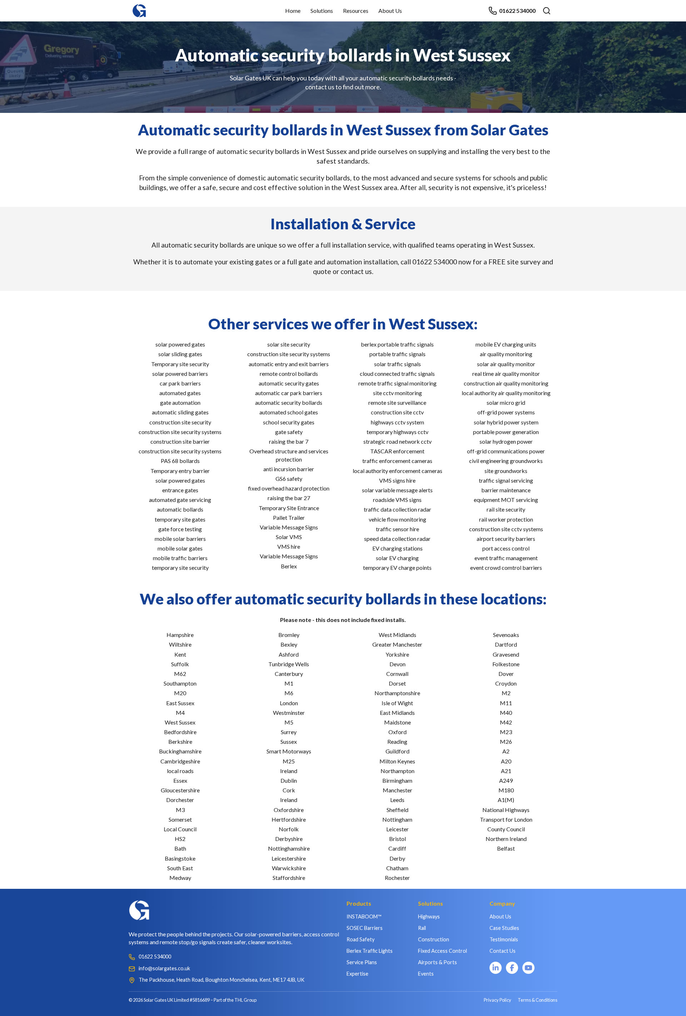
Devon (397, 664)
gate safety (289, 431)
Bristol (397, 838)
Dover (506, 673)
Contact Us (502, 951)
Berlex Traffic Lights (370, 951)
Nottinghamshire (289, 848)
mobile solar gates (180, 548)
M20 (180, 692)
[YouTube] (528, 968)
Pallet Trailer (289, 517)
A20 (506, 761)
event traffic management (506, 557)
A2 (505, 751)
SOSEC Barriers (365, 928)
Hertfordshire (289, 819)
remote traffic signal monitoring (397, 383)
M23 (506, 731)
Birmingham (397, 780)
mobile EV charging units (506, 344)
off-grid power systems (506, 412)
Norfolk (289, 829)
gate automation (180, 402)
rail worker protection (506, 519)
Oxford (397, 731)
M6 (288, 692)
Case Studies (504, 928)
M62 (180, 673)
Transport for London (506, 819)
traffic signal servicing (506, 480)
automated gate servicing (180, 499)
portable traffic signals (397, 353)
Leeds (397, 799)
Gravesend (506, 654)
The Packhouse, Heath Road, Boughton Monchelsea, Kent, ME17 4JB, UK (221, 980)
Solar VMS (289, 536)
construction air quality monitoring (506, 383)
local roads (180, 770)
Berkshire (180, 741)
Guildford (397, 751)
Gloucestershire (180, 790)
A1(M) (506, 799)
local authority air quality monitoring (506, 392)
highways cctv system (397, 422)
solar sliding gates (180, 353)
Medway (180, 877)
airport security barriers (506, 538)
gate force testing (180, 529)
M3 (180, 809)
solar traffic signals (397, 363)
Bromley (288, 634)
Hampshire (180, 634)
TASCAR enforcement (397, 451)
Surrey (289, 731)
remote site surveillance (397, 402)
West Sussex (180, 722)
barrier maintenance (506, 490)
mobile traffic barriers (180, 557)
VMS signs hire (397, 480)
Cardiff (397, 848)
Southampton (180, 683)
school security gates (288, 422)
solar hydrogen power (506, 441)
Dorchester (180, 799)
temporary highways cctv (397, 431)
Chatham (397, 868)
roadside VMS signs (397, 499)
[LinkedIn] (495, 968)
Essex (180, 780)
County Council (506, 829)
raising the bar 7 (288, 441)
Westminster (289, 712)
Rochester (397, 877)
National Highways (506, 809)
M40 (506, 712)
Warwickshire (289, 868)
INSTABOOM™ (364, 916)
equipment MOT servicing (506, 499)
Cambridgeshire (180, 761)
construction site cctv (397, 412)
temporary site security (180, 567)
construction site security (180, 422)
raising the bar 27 (289, 497)
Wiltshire (180, 644)
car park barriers (180, 383)
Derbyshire (289, 838)
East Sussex (180, 702)
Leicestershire (289, 858)
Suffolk (180, 664)
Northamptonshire (397, 692)
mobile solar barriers (180, 538)
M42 (506, 722)
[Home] (139, 7)
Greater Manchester (397, 644)
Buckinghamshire (180, 751)
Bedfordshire (180, 731)
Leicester (397, 829)
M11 (506, 702)
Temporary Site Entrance (289, 507)
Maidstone (397, 722)
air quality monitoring (506, 353)
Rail (422, 928)
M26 (506, 741)
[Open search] (547, 11)
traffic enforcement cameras (397, 460)
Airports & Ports (437, 962)
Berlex (289, 566)
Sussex (288, 741)
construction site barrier (180, 441)
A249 (506, 780)
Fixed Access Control (442, 951)
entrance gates (180, 490)
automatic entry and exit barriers (289, 363)
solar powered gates (180, 344)
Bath (180, 848)
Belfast (506, 848)
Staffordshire (289, 877)
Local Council (180, 829)
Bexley (288, 644)
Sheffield (397, 809)
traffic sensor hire (397, 529)
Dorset (397, 683)
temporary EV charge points (397, 567)
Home (292, 10)
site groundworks (505, 470)
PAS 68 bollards (180, 460)
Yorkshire (397, 654)
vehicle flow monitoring (397, 519)
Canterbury (289, 673)
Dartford (506, 644)
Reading (397, 741)
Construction (433, 939)
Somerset (180, 819)
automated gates (180, 392)
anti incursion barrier (288, 468)
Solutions (321, 10)
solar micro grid (506, 402)
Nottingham (397, 819)
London (289, 702)
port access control (506, 548)
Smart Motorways (289, 751)
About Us (390, 10)
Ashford (289, 654)
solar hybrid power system (506, 422)
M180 (506, 790)
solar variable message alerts (397, 490)
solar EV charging (397, 557)
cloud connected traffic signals (397, 373)
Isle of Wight (397, 702)
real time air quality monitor (506, 373)
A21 (506, 770)
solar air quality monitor (506, 363)
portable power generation (506, 431)
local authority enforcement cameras (397, 470)
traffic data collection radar (397, 509)
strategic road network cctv (397, 441)
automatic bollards (180, 509)
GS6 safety (288, 478)
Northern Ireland (506, 838)
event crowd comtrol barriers (506, 567)
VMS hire (288, 546)
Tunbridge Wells (288, 664)
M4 (180, 712)
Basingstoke (180, 858)
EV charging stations (397, 548)
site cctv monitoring (397, 392)
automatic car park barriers (288, 392)
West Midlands (397, 634)
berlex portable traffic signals (397, 344)
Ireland (288, 770)
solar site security (288, 344)
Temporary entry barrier (180, 470)
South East (180, 868)
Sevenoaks (506, 634)
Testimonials (503, 939)
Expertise (357, 974)
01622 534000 (517, 10)
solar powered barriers (180, 373)
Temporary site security (180, 363)
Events (426, 974)
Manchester (397, 790)
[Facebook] (512, 968)
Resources (355, 10)
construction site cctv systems (506, 529)
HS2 (180, 838)
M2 (506, 692)
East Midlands (397, 712)
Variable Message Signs (289, 527)
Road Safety (360, 939)
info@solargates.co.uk (164, 968)
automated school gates (288, 412)
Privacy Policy (497, 1000)
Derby (397, 858)
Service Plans (362, 962)
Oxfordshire (289, 809)
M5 (288, 722)
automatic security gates (289, 383)
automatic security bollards (288, 402)
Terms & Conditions (537, 1000)
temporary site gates (180, 519)
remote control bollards (289, 373)
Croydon (506, 683)
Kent (180, 654)
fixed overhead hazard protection (288, 488)
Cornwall (397, 673)
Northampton (397, 770)
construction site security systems (180, 431)
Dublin (288, 780)
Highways (429, 916)
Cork (289, 790)
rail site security (506, 509)
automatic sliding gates (180, 412)
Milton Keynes (397, 761)
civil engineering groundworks (506, 460)
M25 (289, 761)
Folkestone (506, 664)
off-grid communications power (506, 451)
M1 (288, 683)
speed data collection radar (397, 538)
